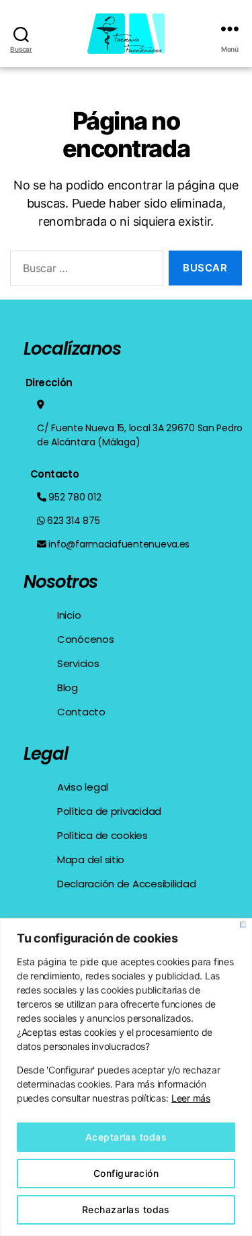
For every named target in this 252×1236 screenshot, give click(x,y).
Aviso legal (82, 787)
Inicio (69, 615)
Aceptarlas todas (126, 1137)
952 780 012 (74, 497)
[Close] (243, 925)
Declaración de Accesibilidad (126, 884)
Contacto (81, 712)
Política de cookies (102, 835)
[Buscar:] (84, 271)
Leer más (190, 1098)
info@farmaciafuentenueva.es (119, 544)
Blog (67, 687)
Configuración (126, 1173)
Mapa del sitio (90, 859)
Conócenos (85, 639)
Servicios (78, 663)
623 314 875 (73, 520)
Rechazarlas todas (126, 1209)
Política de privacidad (109, 811)
